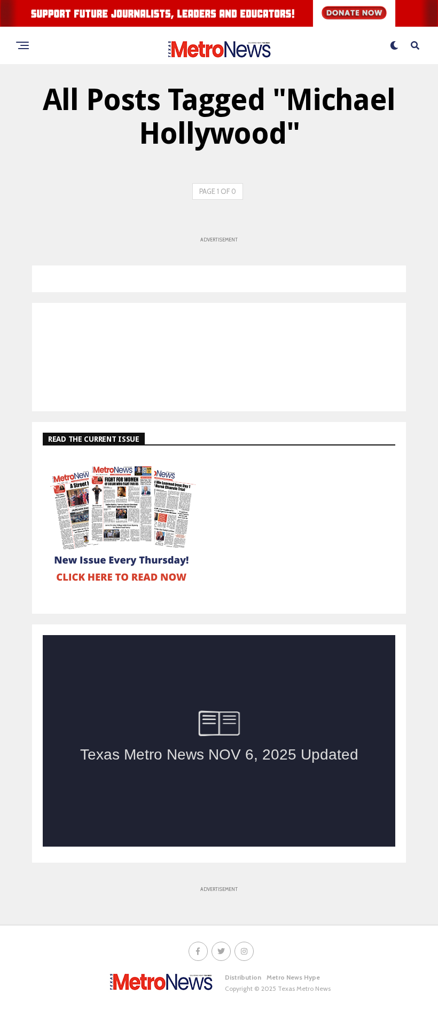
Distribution (243, 977)
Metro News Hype (293, 977)
